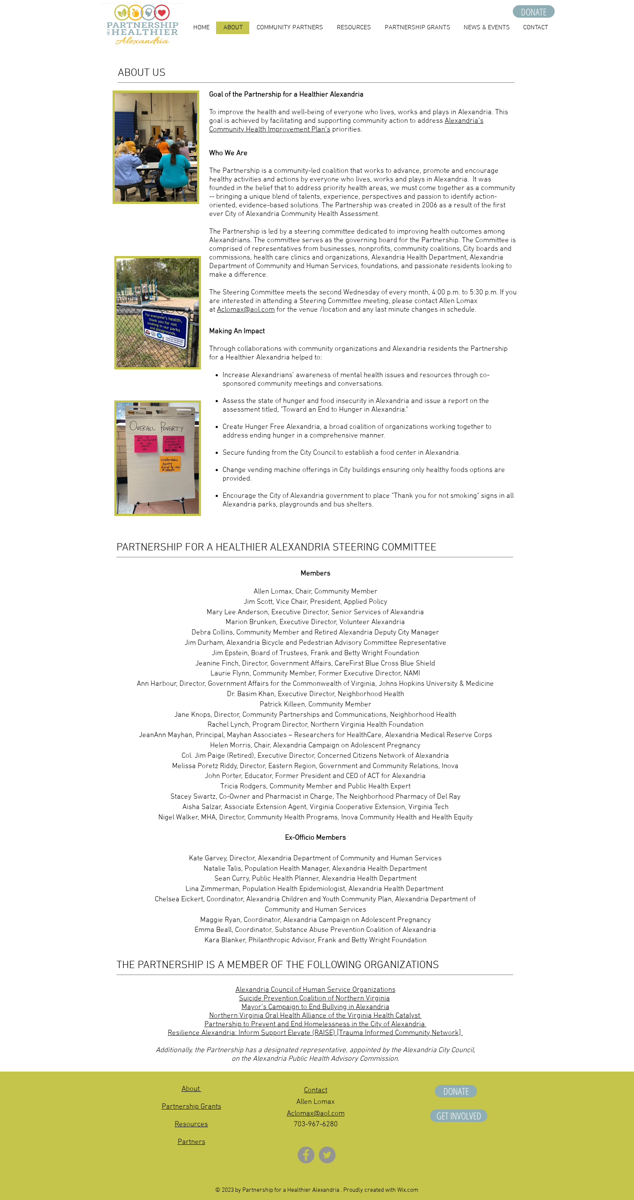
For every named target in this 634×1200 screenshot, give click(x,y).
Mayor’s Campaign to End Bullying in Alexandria (315, 1007)
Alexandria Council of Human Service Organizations (315, 990)
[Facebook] (306, 1155)
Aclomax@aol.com (246, 310)
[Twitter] (327, 1155)
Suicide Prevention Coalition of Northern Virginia (314, 998)
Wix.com (407, 1190)
